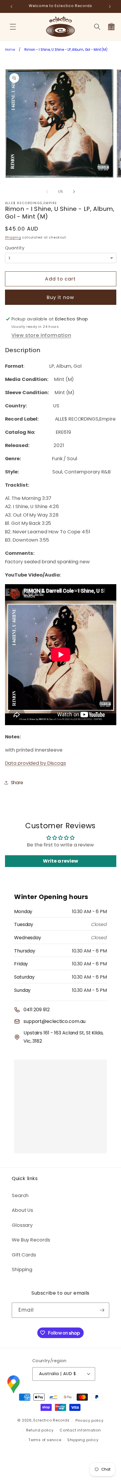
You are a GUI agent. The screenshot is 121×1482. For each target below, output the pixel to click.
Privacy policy (89, 1420)
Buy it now (60, 297)
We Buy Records (31, 1239)
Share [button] (17, 782)
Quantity (15, 248)
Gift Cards (24, 1254)
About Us (22, 1210)
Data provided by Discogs (35, 763)
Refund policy (40, 1430)
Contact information (80, 1430)
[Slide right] (74, 191)
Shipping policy (83, 1439)
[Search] (97, 27)
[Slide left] (47, 191)
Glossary (22, 1225)
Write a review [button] (60, 861)
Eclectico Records (51, 1420)
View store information (41, 335)
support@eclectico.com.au (54, 1021)
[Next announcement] (109, 6)
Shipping (13, 237)
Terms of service (44, 1439)
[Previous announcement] (11, 6)
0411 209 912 (36, 1009)
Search (20, 1195)
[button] (13, 27)
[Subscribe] (102, 1310)
